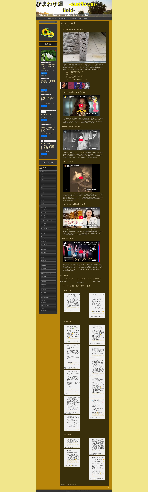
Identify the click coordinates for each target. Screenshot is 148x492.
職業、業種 (43, 284)
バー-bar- (44, 18)
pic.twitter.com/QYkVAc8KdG (73, 411)
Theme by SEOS (87, 490)
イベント (42, 212)
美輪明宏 (82, 152)
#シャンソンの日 (73, 363)
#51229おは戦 (100, 474)
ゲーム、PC (43, 217)
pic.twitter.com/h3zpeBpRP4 (73, 365)
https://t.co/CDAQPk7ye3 (97, 414)
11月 (42, 176)
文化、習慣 (43, 260)
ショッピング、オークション (46, 220)
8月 (42, 62)
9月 (44, 62)
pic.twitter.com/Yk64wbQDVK (98, 451)
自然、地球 (43, 286)
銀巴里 (91, 64)
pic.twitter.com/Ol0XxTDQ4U (98, 477)
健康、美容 (43, 241)
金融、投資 (43, 302)
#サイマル (101, 413)
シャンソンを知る (70, 77)
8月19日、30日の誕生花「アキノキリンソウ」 (48, 82)
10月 (42, 174)
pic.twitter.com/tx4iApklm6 (98, 355)
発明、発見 (43, 281)
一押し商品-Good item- (72, 18)
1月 (41, 182)
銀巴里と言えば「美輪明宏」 (73, 73)
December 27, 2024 (75, 413)
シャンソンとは (70, 74)
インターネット (43, 215)
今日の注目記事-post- (52, 18)
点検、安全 (43, 276)
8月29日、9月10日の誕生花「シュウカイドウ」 (48, 129)
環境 (42, 278)
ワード (42, 110)
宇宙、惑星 (43, 252)
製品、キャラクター (44, 297)
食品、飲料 (43, 310)
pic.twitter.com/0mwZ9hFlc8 (98, 415)
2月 (41, 184)
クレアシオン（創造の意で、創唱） (75, 76)
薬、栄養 (42, 292)
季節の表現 (43, 249)
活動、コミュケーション (45, 273)
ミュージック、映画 (68, 484)
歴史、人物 (43, 268)
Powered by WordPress (80, 490)
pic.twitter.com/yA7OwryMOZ (98, 314)
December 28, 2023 (76, 447)
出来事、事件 (53, 110)
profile (80, 18)
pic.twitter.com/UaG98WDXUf (73, 427)
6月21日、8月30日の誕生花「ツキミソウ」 (48, 98)
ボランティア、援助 (44, 228)
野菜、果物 (43, 300)
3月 (41, 187)
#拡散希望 (70, 363)
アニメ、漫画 (43, 209)
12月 (42, 179)
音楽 (42, 308)
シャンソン (82, 64)
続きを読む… (44, 73)
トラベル (42, 225)
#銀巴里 (75, 442)
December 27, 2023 (100, 454)
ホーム (38, 18)
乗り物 (42, 236)
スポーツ (42, 223)
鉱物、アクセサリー (44, 305)
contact (85, 18)
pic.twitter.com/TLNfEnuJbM (73, 308)
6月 (42, 94)
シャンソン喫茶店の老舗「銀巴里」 (75, 71)
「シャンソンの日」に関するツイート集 (76, 79)
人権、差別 (43, 239)
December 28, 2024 (74, 342)
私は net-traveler (62, 18)
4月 (41, 190)
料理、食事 (43, 265)
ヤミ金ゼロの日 (46, 114)
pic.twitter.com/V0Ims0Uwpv (98, 341)
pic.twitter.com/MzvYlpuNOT (73, 339)
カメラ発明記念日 (97, 278)
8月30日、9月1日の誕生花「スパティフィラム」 (48, 66)
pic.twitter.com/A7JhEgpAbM (73, 445)
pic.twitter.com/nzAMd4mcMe (73, 463)
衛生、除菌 (43, 294)
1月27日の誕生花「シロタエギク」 (84, 279)
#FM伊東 (97, 413)
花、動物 (42, 289)
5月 (41, 192)
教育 (42, 257)
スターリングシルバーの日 (66, 278)
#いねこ (71, 461)
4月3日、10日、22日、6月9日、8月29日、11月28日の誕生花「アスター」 (47, 146)
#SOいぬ (75, 461)
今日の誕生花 (48, 62)
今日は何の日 (74, 484)
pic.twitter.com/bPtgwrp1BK (98, 373)
